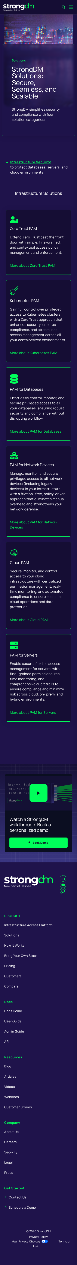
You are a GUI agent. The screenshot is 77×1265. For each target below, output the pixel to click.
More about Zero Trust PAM (32, 265)
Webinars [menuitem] (11, 1097)
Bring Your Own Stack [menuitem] (20, 955)
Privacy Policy (38, 1237)
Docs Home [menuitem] (13, 1011)
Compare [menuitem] (11, 986)
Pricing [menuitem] (9, 966)
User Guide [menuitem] (13, 1021)
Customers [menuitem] (13, 976)
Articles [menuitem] (10, 1076)
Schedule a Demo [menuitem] (22, 1207)
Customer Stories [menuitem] (18, 1107)
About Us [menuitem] (11, 1132)
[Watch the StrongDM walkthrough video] (38, 793)
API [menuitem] (6, 1041)
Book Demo (40, 843)
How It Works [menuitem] (14, 945)
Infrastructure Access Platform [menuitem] (28, 925)
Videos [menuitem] (9, 1086)
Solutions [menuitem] (11, 935)
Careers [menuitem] (10, 1142)
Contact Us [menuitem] (18, 1197)
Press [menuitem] (8, 1172)
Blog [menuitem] (7, 1066)
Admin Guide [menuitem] (14, 1031)
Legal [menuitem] (8, 1162)
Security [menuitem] (11, 1152)
